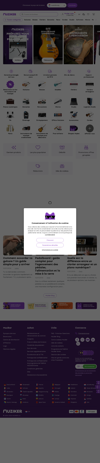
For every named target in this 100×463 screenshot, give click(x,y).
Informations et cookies (50, 250)
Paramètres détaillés (50, 245)
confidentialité (50, 235)
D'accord (50, 240)
